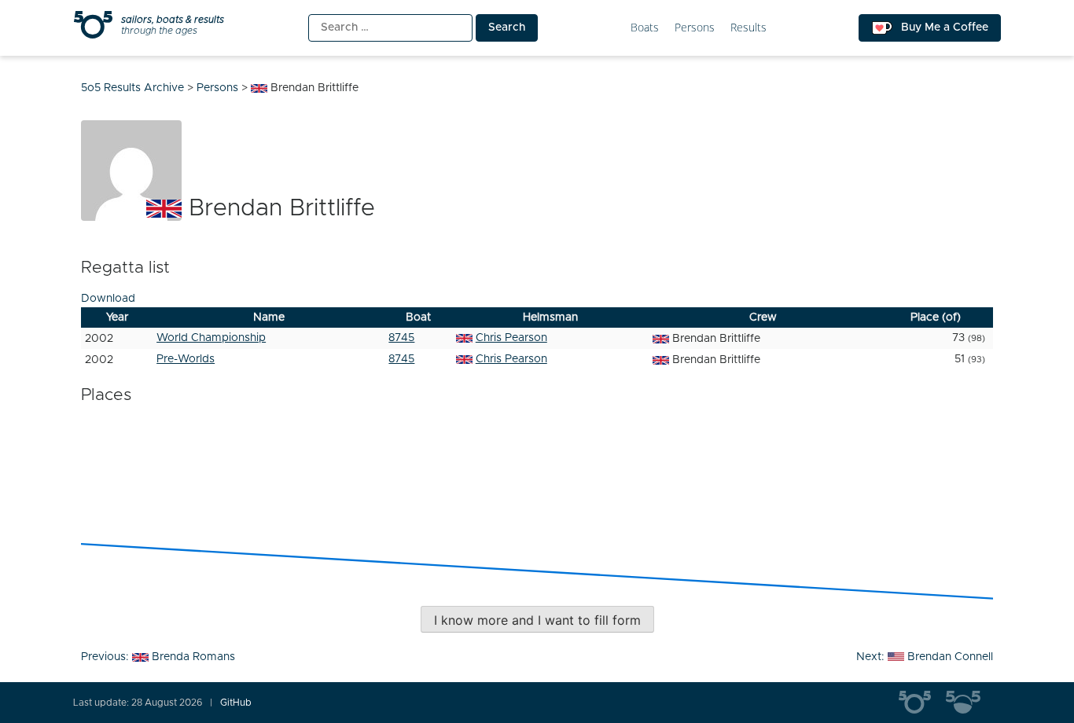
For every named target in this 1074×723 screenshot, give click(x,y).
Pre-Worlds (185, 359)
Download (108, 298)
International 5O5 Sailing (922, 702)
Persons (695, 28)
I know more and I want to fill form (537, 620)
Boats (645, 28)
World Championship (211, 337)
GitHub (236, 702)
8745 (401, 337)
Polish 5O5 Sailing (969, 702)
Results (748, 28)
